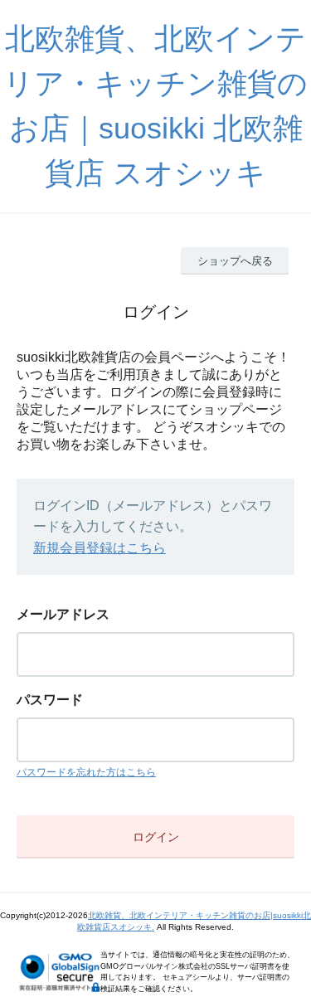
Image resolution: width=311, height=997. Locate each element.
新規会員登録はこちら (99, 548)
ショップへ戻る (235, 261)
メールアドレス (63, 614)
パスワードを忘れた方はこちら (86, 772)
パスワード (50, 700)
